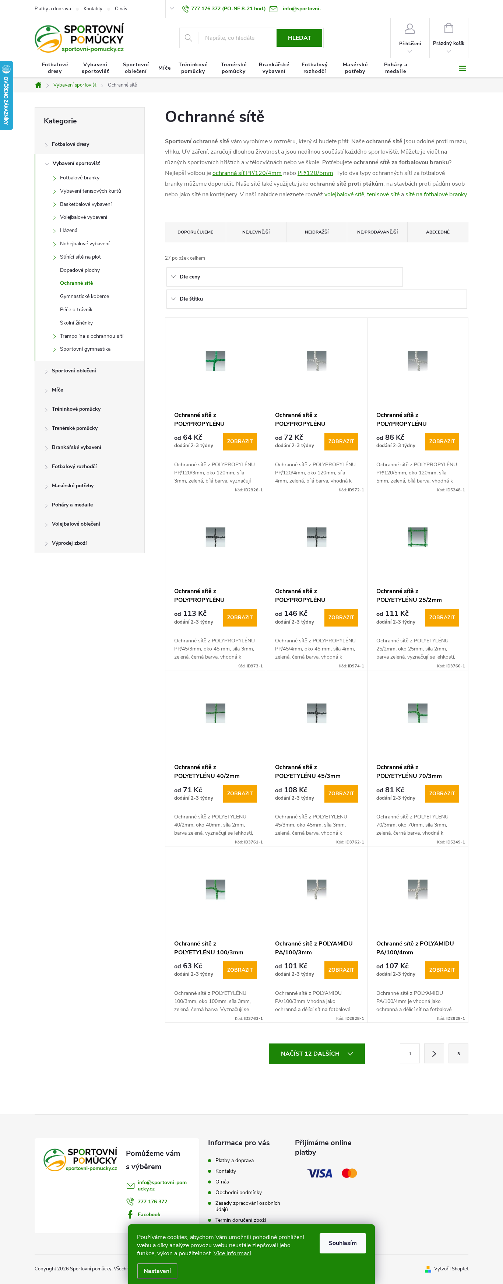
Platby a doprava (53, 9)
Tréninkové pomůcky (76, 409)
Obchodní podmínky (238, 1192)
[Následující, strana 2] (434, 1053)
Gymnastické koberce (84, 296)
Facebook (149, 1214)
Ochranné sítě (76, 283)
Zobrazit (240, 441)
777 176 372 (152, 1201)
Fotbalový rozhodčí (74, 466)
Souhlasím (343, 1243)
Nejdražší (316, 232)
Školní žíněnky (76, 322)
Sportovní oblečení (74, 370)
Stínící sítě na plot (80, 256)
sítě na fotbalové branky (436, 194)
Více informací (232, 1253)
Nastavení (157, 1271)
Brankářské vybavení (76, 447)
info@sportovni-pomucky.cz (162, 1185)
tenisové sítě (384, 194)
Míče (57, 389)
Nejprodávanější (377, 232)
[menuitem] (55, 68)
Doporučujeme (195, 232)
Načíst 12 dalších (311, 1054)
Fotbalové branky (79, 177)
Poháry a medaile (72, 504)
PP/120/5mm (315, 173)
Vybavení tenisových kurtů (90, 190)
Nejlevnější (256, 232)
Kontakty (93, 9)
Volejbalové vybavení (83, 217)
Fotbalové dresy (70, 144)
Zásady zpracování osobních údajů (247, 1206)
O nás (121, 9)
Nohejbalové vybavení (84, 243)
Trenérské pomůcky (75, 428)
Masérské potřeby (73, 485)
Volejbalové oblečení (76, 523)
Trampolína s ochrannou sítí (91, 336)
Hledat (299, 38)
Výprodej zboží (69, 543)
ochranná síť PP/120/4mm (247, 173)
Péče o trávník (76, 309)
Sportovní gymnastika (85, 348)
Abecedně (438, 232)
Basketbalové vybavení (86, 204)
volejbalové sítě (344, 194)
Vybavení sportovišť (76, 163)
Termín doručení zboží (240, 1220)
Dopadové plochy (80, 270)
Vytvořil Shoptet (451, 1269)
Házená (68, 230)
